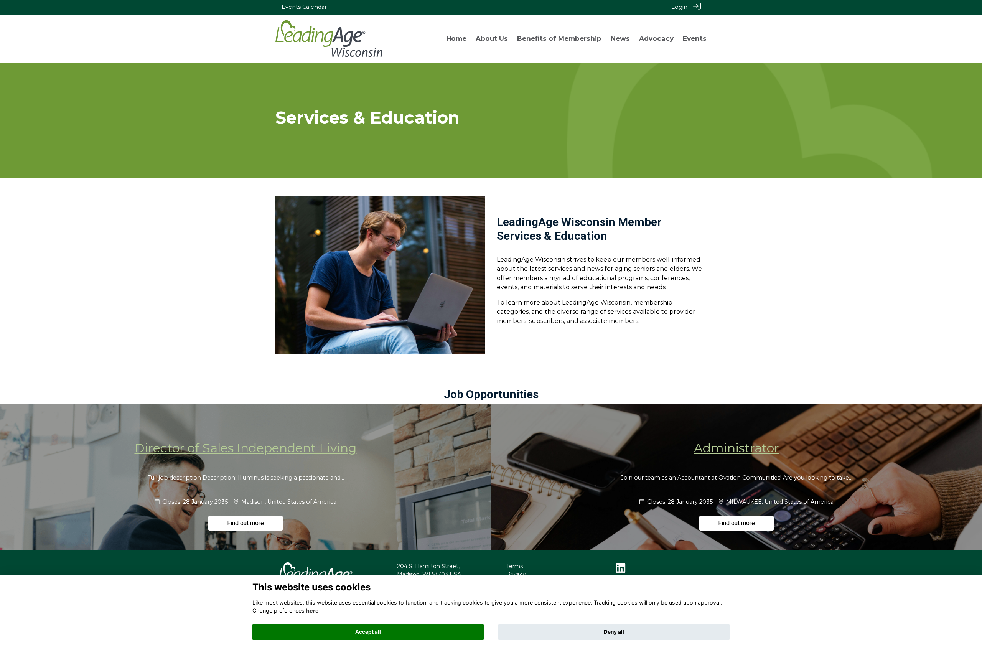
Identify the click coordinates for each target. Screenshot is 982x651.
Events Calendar (304, 6)
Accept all (368, 632)
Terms (514, 566)
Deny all (614, 632)
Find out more (245, 523)
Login (679, 6)
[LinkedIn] (620, 570)
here (312, 610)
